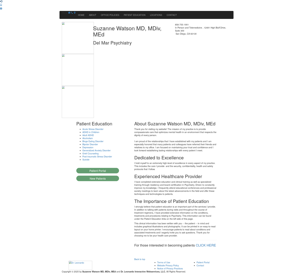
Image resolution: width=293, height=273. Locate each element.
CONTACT (172, 14)
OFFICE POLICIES (110, 14)
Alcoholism (87, 138)
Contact (200, 265)
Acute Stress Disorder (92, 129)
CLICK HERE (206, 245)
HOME (81, 14)
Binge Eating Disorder (92, 141)
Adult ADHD (88, 135)
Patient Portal (203, 262)
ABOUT (92, 14)
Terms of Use (163, 262)
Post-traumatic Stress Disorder (97, 156)
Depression (87, 147)
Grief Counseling (90, 153)
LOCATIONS (156, 14)
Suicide (85, 159)
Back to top (139, 259)
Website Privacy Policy (168, 265)
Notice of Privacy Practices (170, 268)
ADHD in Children (90, 132)
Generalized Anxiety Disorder (96, 150)
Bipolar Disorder (90, 144)
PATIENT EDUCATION (134, 14)
